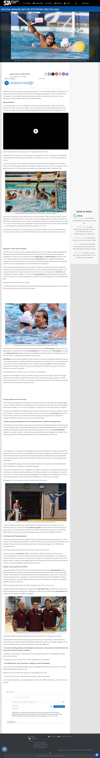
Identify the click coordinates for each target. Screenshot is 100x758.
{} (33, 702)
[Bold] (14, 702)
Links (70, 736)
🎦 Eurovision (33, 738)
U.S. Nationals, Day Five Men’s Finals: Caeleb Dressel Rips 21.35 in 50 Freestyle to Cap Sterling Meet (84, 255)
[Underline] (18, 702)
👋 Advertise (57, 3)
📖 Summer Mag (38, 3)
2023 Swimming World (39, 747)
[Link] (31, 702)
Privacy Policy (78, 750)
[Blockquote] (27, 702)
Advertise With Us (88, 750)
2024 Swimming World (39, 743)
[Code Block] (29, 702)
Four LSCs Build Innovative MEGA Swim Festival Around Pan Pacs (84, 220)
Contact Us (61, 750)
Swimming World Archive (40, 745)
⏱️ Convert (67, 3)
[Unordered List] (25, 702)
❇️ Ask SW (49, 3)
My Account (85, 3)
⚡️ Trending (27, 3)
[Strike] (20, 702)
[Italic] (16, 702)
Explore (31, 741)
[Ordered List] (22, 702)
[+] (35, 702)
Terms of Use (54, 716)
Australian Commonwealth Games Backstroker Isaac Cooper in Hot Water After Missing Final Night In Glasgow (84, 246)
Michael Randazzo (20, 74)
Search (67, 736)
